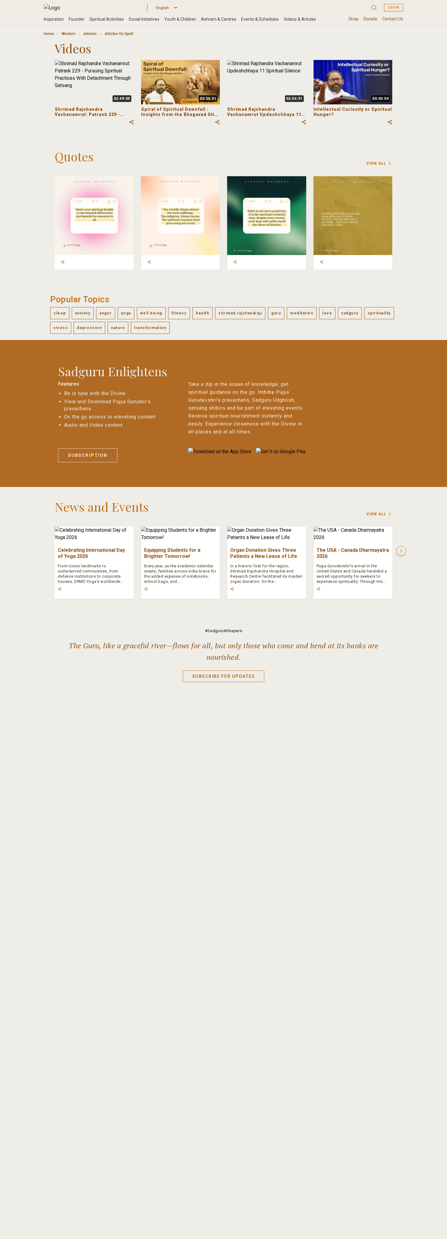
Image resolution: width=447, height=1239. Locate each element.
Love (327, 313)
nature (118, 328)
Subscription (87, 455)
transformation (150, 328)
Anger (105, 313)
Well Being (151, 313)
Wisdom (68, 34)
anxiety (83, 313)
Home (49, 34)
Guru (276, 313)
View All (376, 163)
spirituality (379, 313)
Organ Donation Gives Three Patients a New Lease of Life (263, 553)
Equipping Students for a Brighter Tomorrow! (172, 553)
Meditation (301, 313)
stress (61, 328)
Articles (90, 34)
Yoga (126, 313)
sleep (60, 313)
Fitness (179, 313)
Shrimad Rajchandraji (240, 313)
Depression (89, 328)
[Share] (62, 262)
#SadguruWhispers (223, 630)
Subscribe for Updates (223, 676)
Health (202, 313)
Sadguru (350, 313)
